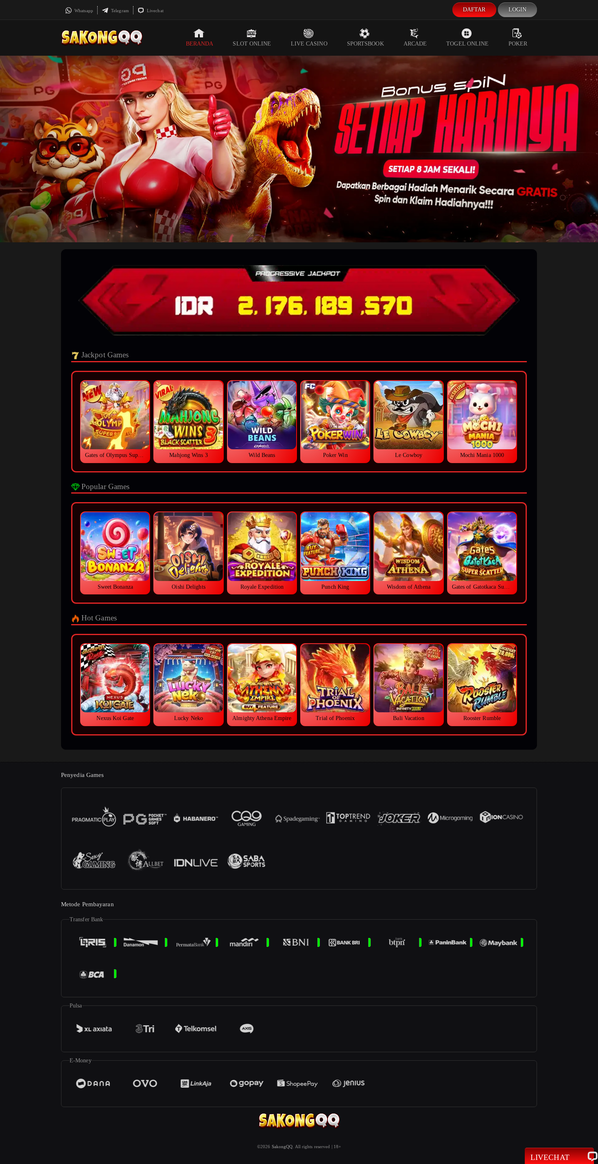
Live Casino (309, 44)
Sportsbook (365, 44)
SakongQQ (282, 1146)
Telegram (119, 10)
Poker (518, 44)
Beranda (200, 44)
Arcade (415, 44)
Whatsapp (83, 10)
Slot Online (252, 44)
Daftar (474, 10)
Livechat (155, 10)
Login (518, 10)
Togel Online (467, 44)
